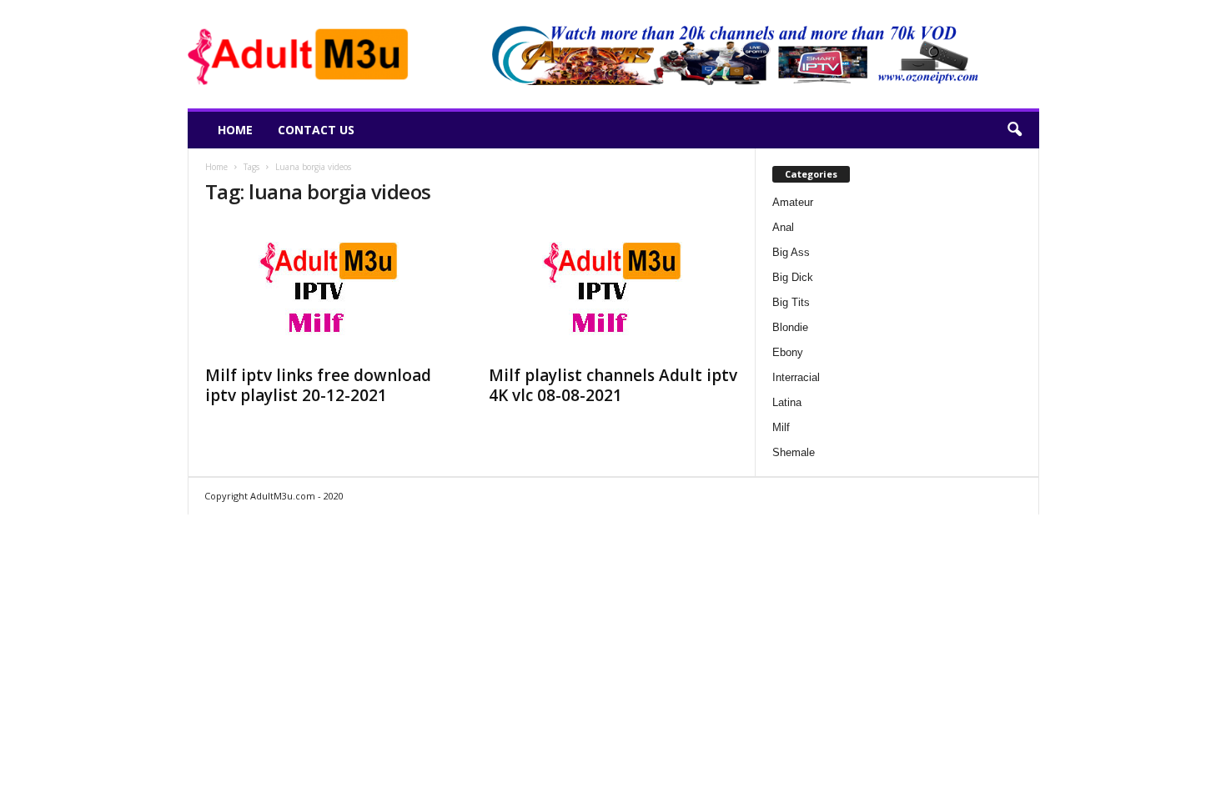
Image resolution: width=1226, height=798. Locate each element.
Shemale (793, 452)
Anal (783, 227)
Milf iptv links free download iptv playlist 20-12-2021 (318, 385)
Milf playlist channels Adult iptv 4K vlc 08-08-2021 (613, 385)
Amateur (792, 202)
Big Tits (791, 302)
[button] (1014, 130)
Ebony (787, 352)
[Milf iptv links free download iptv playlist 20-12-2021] (330, 288)
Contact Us (316, 130)
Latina (786, 402)
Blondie (790, 327)
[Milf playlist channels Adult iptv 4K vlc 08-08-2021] (614, 288)
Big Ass (791, 252)
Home (235, 130)
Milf (781, 427)
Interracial (796, 377)
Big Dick (792, 277)
